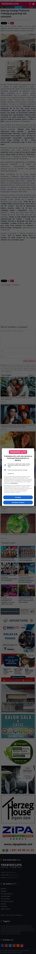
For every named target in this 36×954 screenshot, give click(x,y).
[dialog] (18, 477)
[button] (18, 473)
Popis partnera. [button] (14, 483)
